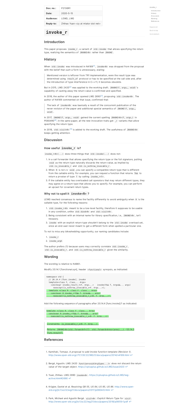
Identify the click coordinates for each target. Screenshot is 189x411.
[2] (70, 87)
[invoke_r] (42, 31)
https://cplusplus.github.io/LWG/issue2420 (101, 366)
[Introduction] (42, 41)
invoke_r (153, 7)
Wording (154, 18)
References (155, 21)
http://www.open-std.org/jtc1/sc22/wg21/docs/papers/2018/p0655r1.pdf (88, 401)
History (153, 13)
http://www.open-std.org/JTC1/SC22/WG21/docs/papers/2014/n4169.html (89, 355)
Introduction (155, 11)
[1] (94, 66)
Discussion (155, 16)
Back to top (154, 30)
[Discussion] (42, 139)
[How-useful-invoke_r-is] (42, 147)
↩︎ (131, 355)
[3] (101, 96)
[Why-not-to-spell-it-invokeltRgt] (42, 193)
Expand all (154, 27)
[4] (55, 120)
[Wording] (42, 256)
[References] (42, 339)
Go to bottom (154, 34)
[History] (42, 59)
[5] (71, 129)
